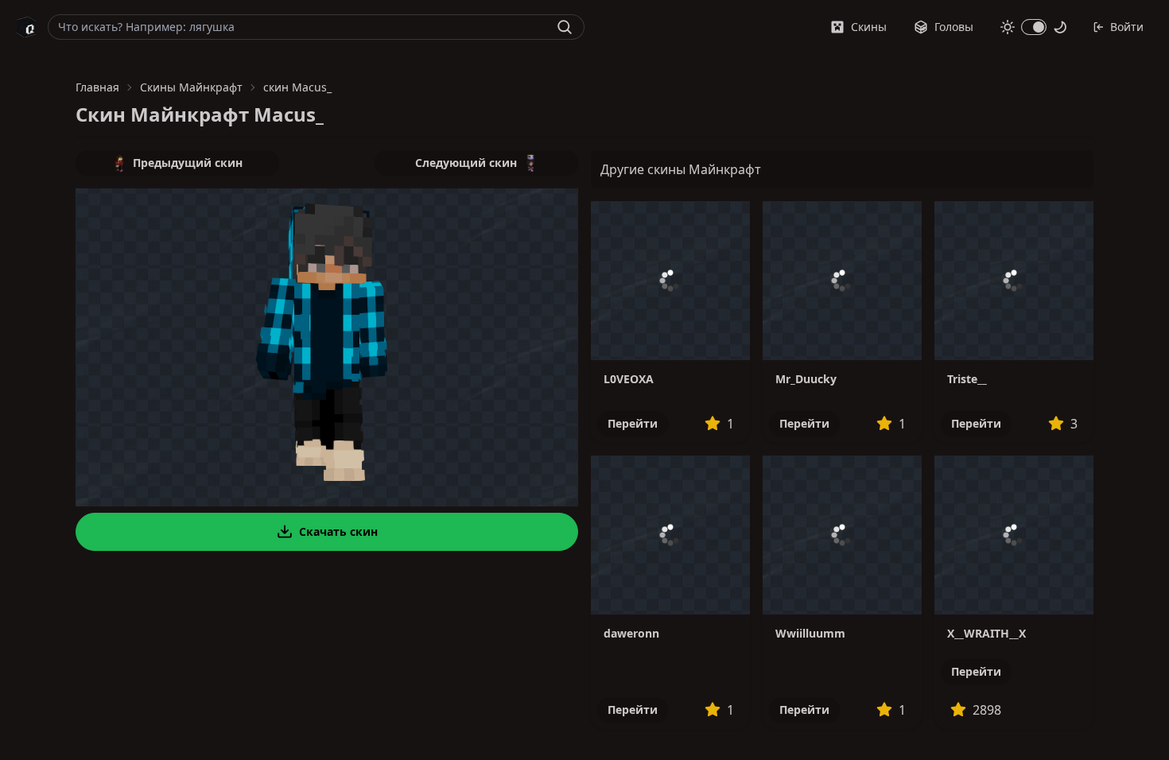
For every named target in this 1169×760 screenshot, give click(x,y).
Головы (953, 26)
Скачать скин (338, 531)
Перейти (633, 423)
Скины (869, 26)
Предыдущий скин (188, 162)
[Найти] (564, 27)
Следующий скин (466, 162)
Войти (1127, 26)
